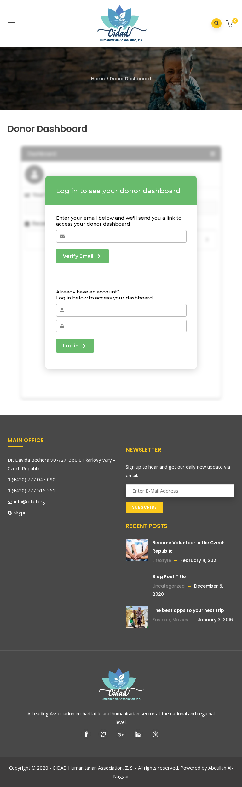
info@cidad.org (29, 502)
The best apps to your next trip (188, 610)
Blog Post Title (169, 576)
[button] (230, 24)
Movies (180, 620)
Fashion (161, 620)
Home (98, 78)
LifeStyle (162, 560)
